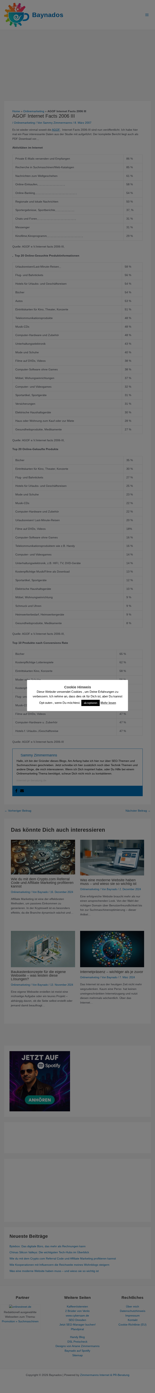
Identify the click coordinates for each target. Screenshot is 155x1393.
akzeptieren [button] (90, 702)
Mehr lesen (108, 702)
